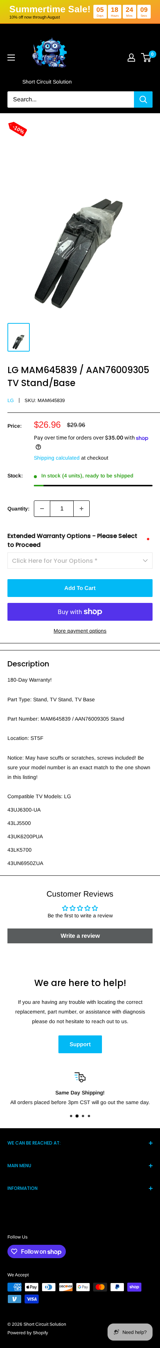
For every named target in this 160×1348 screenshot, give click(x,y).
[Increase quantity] (81, 508)
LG (10, 400)
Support (80, 1044)
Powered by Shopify (27, 1332)
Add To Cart (80, 588)
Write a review (80, 936)
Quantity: (18, 509)
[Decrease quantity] (42, 508)
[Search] (143, 99)
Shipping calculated (57, 458)
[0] (146, 57)
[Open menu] (11, 58)
